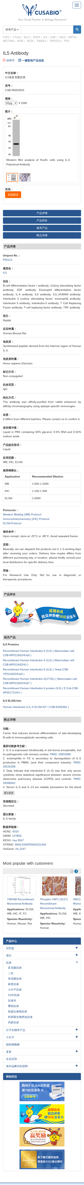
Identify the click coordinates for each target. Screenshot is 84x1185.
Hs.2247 (20, 848)
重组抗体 (13, 1006)
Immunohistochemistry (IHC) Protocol (26, 518)
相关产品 (42, 227)
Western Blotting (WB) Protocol (22, 514)
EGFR (36, 37)
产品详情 (42, 213)
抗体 (9, 962)
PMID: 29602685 (60, 754)
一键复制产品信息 (33, 60)
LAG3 (62, 37)
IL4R (52, 37)
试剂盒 (10, 948)
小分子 (10, 1037)
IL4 (45, 37)
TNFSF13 (55, 40)
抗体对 (12, 1000)
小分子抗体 (15, 989)
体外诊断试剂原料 (17, 1066)
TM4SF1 (41, 40)
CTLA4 (17, 37)
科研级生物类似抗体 (20, 1016)
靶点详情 (42, 235)
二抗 (10, 973)
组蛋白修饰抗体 (17, 1011)
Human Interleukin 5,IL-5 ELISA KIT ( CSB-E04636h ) (36, 706)
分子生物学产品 (15, 1030)
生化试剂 (11, 1058)
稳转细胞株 (13, 1044)
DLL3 (27, 37)
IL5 (5, 272)
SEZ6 (30, 40)
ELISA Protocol (12, 523)
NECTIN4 (8, 40)
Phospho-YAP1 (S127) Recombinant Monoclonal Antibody (54, 904)
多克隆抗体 (15, 967)
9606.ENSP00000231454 (30, 844)
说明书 (10, 60)
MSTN (72, 37)
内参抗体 (13, 1022)
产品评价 (42, 220)
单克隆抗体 (15, 978)
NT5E (20, 40)
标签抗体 (13, 984)
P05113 (7, 259)
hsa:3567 (18, 840)
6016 (16, 831)
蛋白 (9, 955)
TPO (66, 40)
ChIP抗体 (14, 995)
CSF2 (6, 37)
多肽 (9, 1051)
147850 (16, 835)
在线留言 (13, 194)
